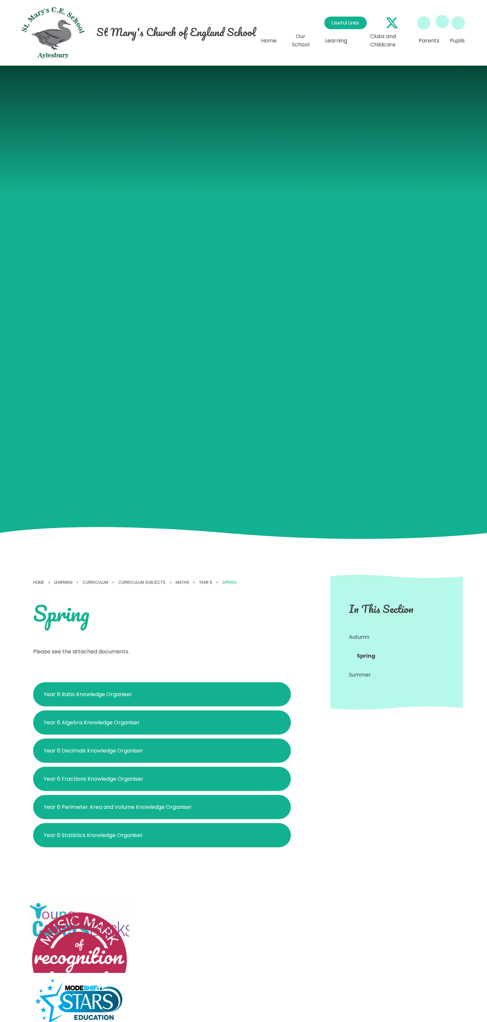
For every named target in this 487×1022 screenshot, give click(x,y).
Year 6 (205, 582)
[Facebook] (376, 23)
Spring (229, 582)
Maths (182, 582)
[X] (392, 23)
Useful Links (345, 22)
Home (38, 582)
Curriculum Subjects (142, 582)
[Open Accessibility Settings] (458, 23)
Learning (63, 582)
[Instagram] (407, 23)
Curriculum (95, 582)
